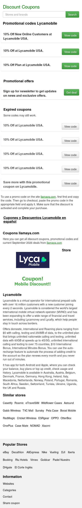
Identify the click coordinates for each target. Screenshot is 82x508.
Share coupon (11, 503)
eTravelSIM (32, 403)
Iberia (71, 452)
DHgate (7, 467)
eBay (6, 452)
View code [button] (70, 35)
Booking (8, 460)
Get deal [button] (71, 92)
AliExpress (33, 452)
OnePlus (8, 425)
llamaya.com (48, 196)
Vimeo (34, 460)
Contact (7, 496)
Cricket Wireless (26, 418)
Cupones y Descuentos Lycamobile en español (34, 219)
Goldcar (45, 460)
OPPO (55, 418)
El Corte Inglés (23, 467)
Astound (69, 403)
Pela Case (52, 410)
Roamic (19, 403)
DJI (63, 452)
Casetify (8, 403)
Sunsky (39, 410)
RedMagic (9, 418)
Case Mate (21, 425)
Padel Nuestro (61, 460)
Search (72, 14)
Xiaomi (46, 425)
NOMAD (35, 425)
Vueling (54, 452)
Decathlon (18, 452)
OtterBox (66, 418)
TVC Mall (28, 410)
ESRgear (43, 418)
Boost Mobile (68, 410)
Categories (9, 490)
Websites (8, 483)
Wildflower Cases (51, 403)
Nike (44, 452)
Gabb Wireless (12, 410)
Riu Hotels (21, 460)
